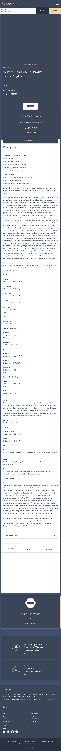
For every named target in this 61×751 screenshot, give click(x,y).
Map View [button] (11, 548)
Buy (4, 714)
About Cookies (40, 743)
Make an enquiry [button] (31, 132)
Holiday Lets (6, 721)
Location (3, 9)
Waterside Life (35, 721)
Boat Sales (34, 714)
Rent (4, 719)
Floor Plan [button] (30, 549)
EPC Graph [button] (50, 549)
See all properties (31, 140)
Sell (4, 716)
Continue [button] (30, 747)
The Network (35, 719)
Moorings (34, 716)
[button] (57, 4)
